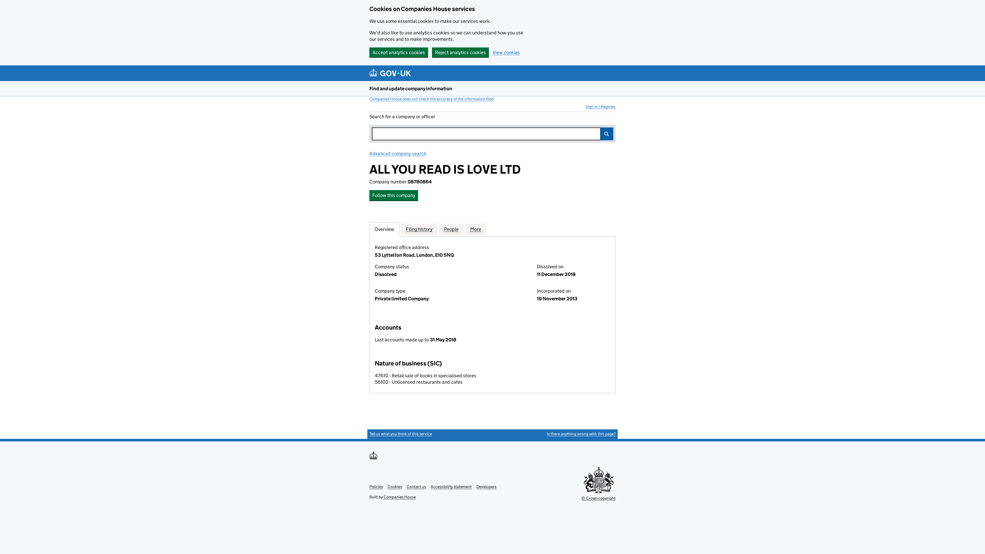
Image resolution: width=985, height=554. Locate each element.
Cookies (395, 486)
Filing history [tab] (419, 229)
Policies (376, 486)
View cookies (506, 52)
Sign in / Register (600, 106)
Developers (486, 486)
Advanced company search (397, 153)
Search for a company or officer (402, 117)
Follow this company (393, 195)
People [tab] (451, 229)
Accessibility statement (451, 486)
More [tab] (475, 229)
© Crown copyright (599, 498)
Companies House (399, 496)
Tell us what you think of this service (400, 433)
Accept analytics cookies (398, 52)
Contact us (416, 486)
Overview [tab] (384, 229)
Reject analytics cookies (460, 52)
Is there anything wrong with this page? (581, 433)
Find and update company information (410, 89)
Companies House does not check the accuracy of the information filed (431, 98)
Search (606, 133)
